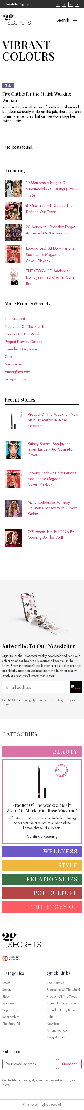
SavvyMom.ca (15, 379)
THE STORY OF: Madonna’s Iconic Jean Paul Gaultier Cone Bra (50, 277)
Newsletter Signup (17, 4)
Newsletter (13, 364)
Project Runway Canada (23, 341)
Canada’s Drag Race (21, 349)
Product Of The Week (22, 334)
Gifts (8, 356)
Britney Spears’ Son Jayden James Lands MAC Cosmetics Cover (51, 449)
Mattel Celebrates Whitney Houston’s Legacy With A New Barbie (52, 508)
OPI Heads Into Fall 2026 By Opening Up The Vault (51, 534)
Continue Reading (42, 836)
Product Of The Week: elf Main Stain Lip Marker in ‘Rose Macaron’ (53, 420)
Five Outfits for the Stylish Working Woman (36, 97)
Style (8, 85)
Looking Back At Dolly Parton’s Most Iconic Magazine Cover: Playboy (50, 255)
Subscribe (70, 1064)
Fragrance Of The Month (24, 326)
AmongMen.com (18, 371)
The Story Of (15, 319)
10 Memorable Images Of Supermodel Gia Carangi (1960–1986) (52, 189)
